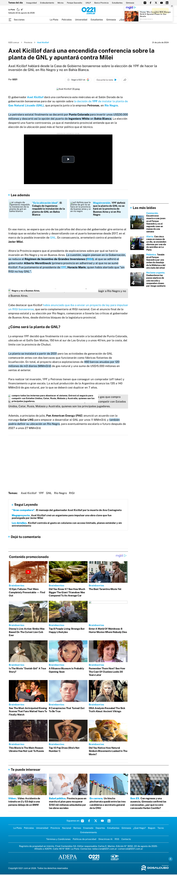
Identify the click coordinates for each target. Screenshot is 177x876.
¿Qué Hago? (139, 828)
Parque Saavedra (74, 3)
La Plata (54, 19)
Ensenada (88, 828)
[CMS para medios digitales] (155, 868)
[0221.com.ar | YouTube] (161, 2)
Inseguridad (31, 3)
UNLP (88, 3)
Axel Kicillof (35, 97)
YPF (63, 267)
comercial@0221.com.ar (130, 848)
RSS (117, 839)
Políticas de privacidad (84, 839)
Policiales (67, 19)
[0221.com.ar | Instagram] (145, 2)
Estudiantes (117, 3)
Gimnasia (130, 3)
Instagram (82, 820)
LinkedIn (109, 820)
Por (12, 79)
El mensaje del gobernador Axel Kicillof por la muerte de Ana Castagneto (67, 510)
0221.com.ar (13, 42)
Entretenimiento (88, 832)
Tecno (161, 828)
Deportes (100, 828)
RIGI (90, 259)
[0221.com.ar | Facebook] (150, 2)
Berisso (77, 828)
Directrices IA (105, 839)
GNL (53, 237)
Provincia (28, 42)
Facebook (89, 820)
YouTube (102, 820)
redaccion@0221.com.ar (104, 848)
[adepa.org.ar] (67, 858)
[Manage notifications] (170, 859)
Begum (151, 828)
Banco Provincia (101, 3)
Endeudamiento (47, 3)
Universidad (81, 19)
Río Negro (111, 105)
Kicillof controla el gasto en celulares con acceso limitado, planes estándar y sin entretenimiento (67, 524)
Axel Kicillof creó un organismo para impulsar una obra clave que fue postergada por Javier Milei (61, 517)
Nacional (66, 828)
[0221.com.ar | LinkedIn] (167, 2)
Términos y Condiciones (58, 839)
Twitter (95, 820)
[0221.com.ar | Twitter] (156, 2)
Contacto (126, 839)
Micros (60, 3)
